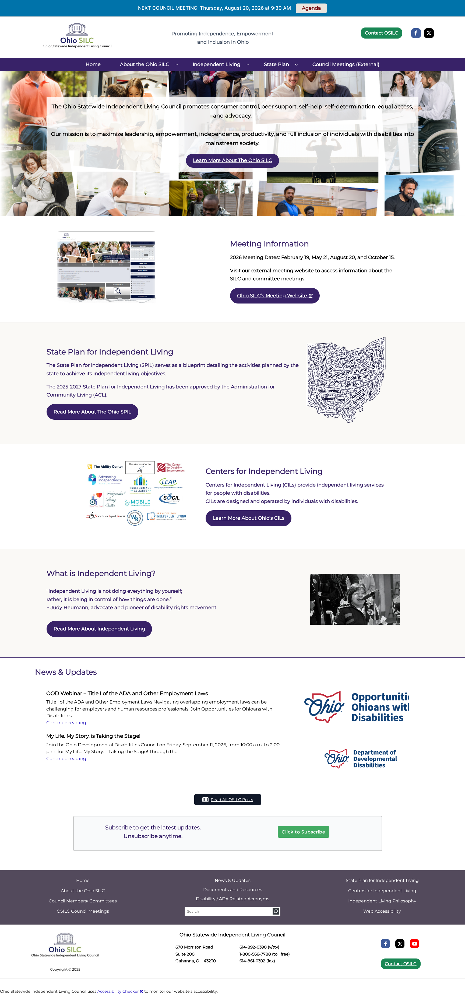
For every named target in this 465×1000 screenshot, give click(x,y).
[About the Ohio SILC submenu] (176, 64)
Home (93, 64)
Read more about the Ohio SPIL (92, 412)
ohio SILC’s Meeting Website (272, 296)
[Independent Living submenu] (247, 64)
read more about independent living (99, 629)
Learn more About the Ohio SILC (232, 160)
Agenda (311, 8)
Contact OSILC (381, 33)
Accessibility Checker (118, 991)
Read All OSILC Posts (232, 799)
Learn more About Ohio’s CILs (248, 518)
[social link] (416, 33)
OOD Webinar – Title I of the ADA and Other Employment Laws (127, 693)
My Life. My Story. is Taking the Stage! (93, 736)
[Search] (276, 911)
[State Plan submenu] (296, 64)
